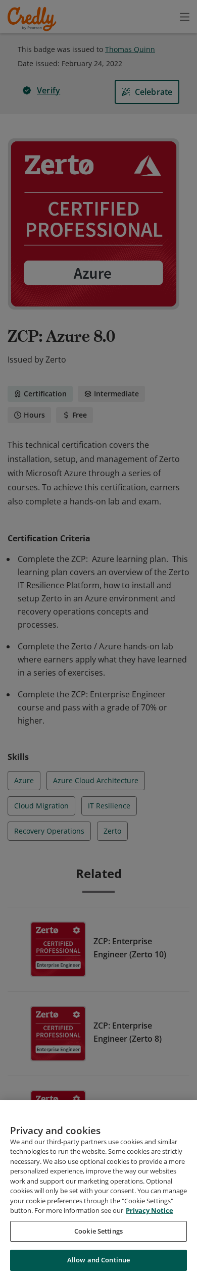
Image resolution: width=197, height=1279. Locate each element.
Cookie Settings (98, 1231)
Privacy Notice (149, 1210)
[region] (98, 1189)
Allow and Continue (98, 1259)
